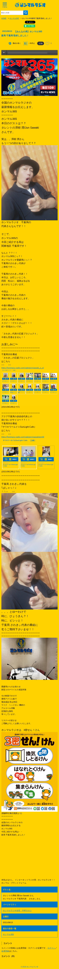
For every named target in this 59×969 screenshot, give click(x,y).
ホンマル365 (14, 18)
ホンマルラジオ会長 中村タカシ (17, 910)
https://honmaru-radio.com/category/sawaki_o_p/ (22, 368)
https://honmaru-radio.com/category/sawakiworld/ (22, 437)
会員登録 (5, 951)
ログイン (51, 948)
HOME (3, 18)
